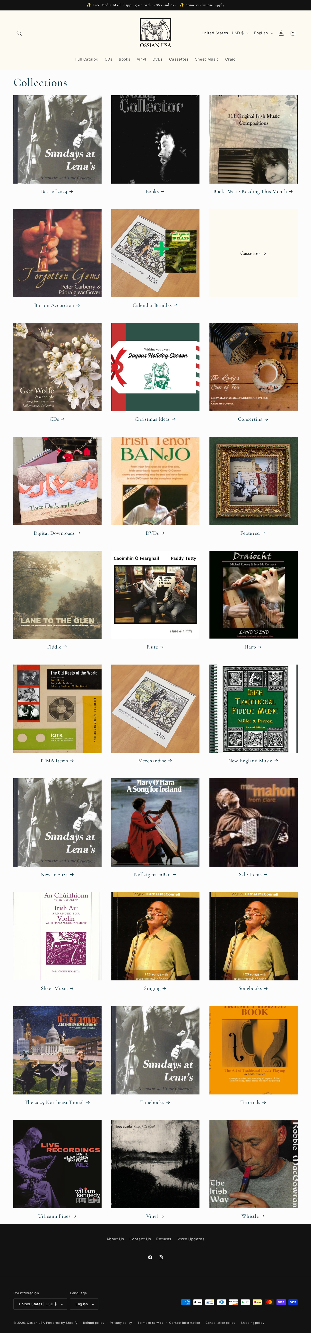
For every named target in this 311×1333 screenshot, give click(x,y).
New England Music (250, 760)
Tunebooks (152, 1102)
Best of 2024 (54, 191)
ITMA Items (54, 760)
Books (152, 191)
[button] (19, 33)
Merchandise (152, 760)
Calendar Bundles (152, 305)
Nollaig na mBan (152, 874)
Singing (152, 988)
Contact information (184, 1322)
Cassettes (250, 253)
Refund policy (93, 1322)
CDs (54, 419)
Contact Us (140, 1239)
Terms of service (151, 1322)
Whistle (250, 1216)
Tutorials (250, 1102)
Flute (152, 647)
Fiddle (54, 647)
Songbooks (250, 988)
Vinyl (152, 1216)
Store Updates (191, 1239)
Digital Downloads (54, 533)
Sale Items (250, 874)
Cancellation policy (220, 1322)
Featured (250, 533)
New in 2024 (54, 874)
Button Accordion (54, 305)
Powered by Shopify (62, 1322)
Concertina (250, 419)
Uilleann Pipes (54, 1216)
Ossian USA (36, 1322)
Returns (163, 1239)
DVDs (152, 533)
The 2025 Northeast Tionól (54, 1102)
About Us (115, 1239)
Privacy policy (121, 1322)
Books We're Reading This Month (250, 191)
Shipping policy (253, 1322)
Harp (250, 647)
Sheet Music (54, 988)
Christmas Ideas (152, 419)
